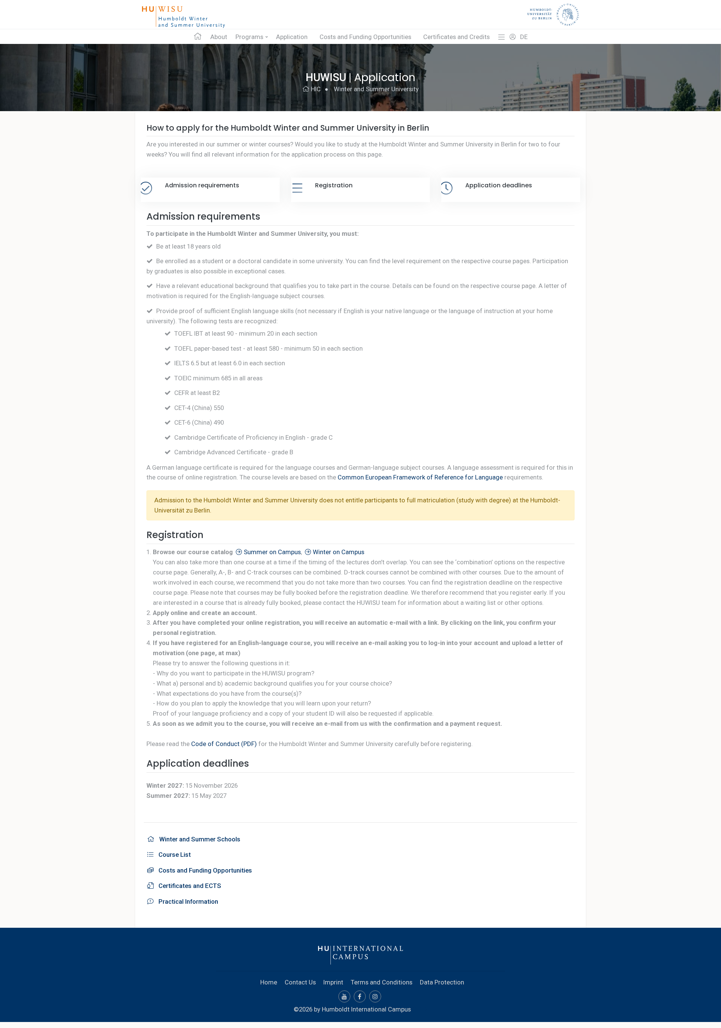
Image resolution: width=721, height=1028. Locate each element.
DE (524, 37)
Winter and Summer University (376, 89)
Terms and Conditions (381, 982)
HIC (315, 89)
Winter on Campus (337, 552)
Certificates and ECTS (188, 885)
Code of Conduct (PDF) (224, 744)
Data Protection (442, 982)
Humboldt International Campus (366, 1009)
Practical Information (186, 901)
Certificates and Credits (456, 37)
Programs (249, 37)
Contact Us (300, 982)
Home (268, 982)
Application (292, 37)
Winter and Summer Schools (198, 839)
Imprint (333, 982)
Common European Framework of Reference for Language (420, 477)
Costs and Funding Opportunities (365, 37)
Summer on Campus (271, 552)
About (218, 37)
